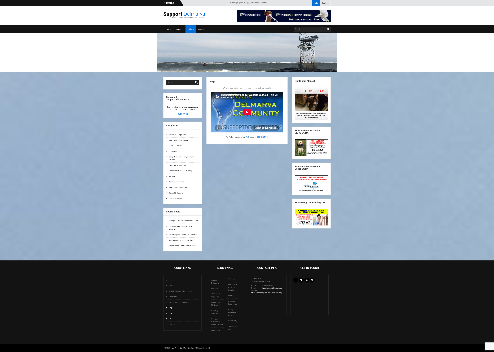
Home (168, 29)
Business (214, 288)
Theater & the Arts (175, 198)
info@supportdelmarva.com (273, 288)
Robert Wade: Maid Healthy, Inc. (181, 240)
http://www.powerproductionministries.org (266, 293)
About (179, 29)
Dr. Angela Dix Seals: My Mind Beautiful (184, 221)
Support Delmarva (176, 193)
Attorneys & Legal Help (177, 135)
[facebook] (295, 280)
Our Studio (173, 297)
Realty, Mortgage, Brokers (178, 187)
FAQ (247, 137)
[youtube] (306, 280)
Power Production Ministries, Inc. (181, 348)
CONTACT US (262, 137)
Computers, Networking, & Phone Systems (217, 322)
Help (316, 3)
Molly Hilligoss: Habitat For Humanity (183, 235)
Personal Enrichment (176, 182)
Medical (172, 176)
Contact (325, 3)
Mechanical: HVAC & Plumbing (180, 171)
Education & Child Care (178, 165)
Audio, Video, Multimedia (178, 140)
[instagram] (312, 280)
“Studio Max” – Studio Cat (179, 302)
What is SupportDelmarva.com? (181, 291)
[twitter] (301, 280)
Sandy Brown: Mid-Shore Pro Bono (182, 246)
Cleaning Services (176, 146)
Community (173, 151)
